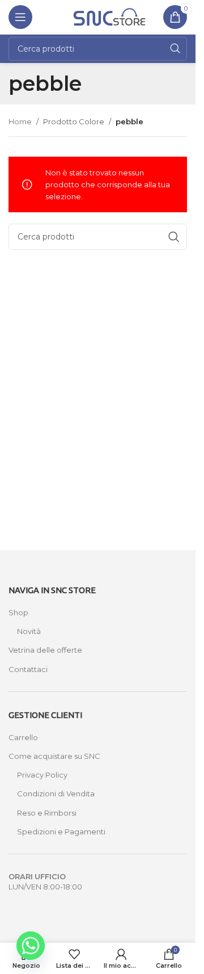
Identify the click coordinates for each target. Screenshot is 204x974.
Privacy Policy (42, 774)
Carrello (23, 737)
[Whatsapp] (30, 945)
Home (20, 121)
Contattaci (28, 669)
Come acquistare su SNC (54, 756)
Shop (18, 612)
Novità (29, 631)
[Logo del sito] (109, 15)
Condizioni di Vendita (56, 793)
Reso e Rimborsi (46, 812)
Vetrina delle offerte (45, 649)
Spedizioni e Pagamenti (61, 831)
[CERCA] (175, 49)
